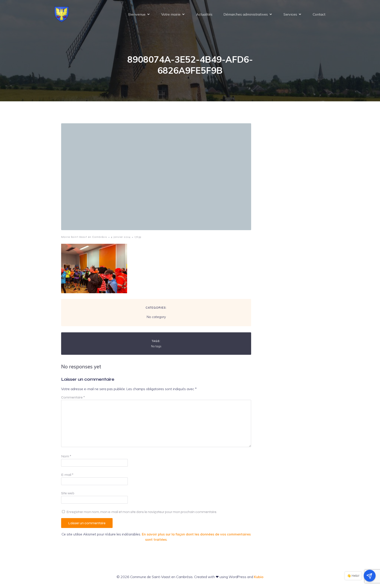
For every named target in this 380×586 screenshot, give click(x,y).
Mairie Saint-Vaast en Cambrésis (84, 236)
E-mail (67, 475)
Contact (319, 14)
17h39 (137, 236)
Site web (67, 493)
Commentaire (73, 397)
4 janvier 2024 (121, 236)
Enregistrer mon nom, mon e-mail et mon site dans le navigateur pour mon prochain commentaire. (141, 512)
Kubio (258, 577)
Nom (66, 456)
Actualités (204, 14)
